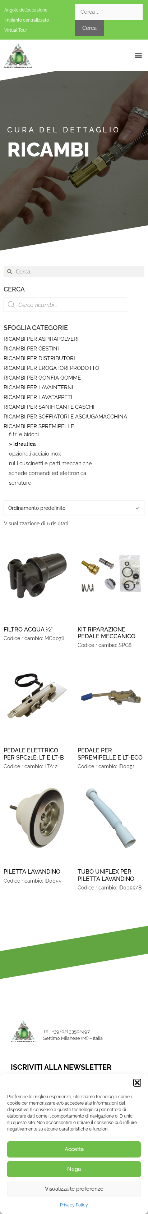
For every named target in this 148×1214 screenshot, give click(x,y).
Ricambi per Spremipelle (39, 426)
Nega (74, 1169)
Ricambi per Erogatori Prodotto (51, 368)
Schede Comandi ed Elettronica (47, 473)
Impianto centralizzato (26, 20)
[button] (137, 1082)
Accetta (74, 1149)
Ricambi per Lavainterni (38, 387)
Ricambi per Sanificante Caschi (49, 407)
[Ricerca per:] (109, 12)
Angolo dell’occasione (25, 10)
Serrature (20, 483)
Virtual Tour (15, 30)
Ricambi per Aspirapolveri (41, 339)
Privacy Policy (74, 1205)
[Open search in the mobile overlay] (65, 305)
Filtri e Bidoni (24, 434)
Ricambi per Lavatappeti (38, 397)
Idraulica (24, 444)
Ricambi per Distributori (39, 358)
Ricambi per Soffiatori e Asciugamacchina (65, 416)
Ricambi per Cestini (31, 348)
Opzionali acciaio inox (35, 454)
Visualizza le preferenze (74, 1189)
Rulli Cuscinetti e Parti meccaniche (50, 464)
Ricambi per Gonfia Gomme (42, 378)
